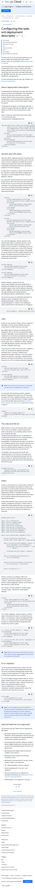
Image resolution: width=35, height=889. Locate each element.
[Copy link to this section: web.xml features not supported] (31, 725)
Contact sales (4, 820)
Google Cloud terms (27, 875)
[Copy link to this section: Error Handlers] (16, 664)
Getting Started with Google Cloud (10, 845)
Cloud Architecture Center (8, 850)
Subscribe (28, 881)
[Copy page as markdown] (22, 36)
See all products (5, 813)
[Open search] (23, 2)
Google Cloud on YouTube (7, 867)
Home (2, 16)
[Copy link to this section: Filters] (8, 481)
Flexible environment (23, 7)
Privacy (12, 875)
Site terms (18, 875)
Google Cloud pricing (6, 815)
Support (3, 830)
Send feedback (7, 24)
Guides (16, 18)
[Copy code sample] (31, 123)
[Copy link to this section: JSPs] (7, 319)
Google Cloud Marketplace (8, 818)
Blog (2, 859)
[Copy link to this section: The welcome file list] (21, 424)
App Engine (9, 7)
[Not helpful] (14, 21)
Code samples (5, 847)
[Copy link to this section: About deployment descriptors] (30, 87)
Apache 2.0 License (14, 799)
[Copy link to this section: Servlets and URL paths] (23, 154)
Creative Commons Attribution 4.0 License (13, 797)
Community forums (6, 827)
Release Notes (5, 832)
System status (5, 835)
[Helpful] (11, 21)
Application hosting (20, 16)
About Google (4, 875)
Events (3, 862)
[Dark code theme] (29, 123)
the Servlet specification (8, 81)
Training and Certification (7, 852)
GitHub (3, 842)
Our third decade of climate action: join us (12, 878)
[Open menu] (2, 2)
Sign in (31, 2)
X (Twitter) (4, 864)
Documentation (10, 16)
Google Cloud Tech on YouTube (9, 869)
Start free (6, 10)
